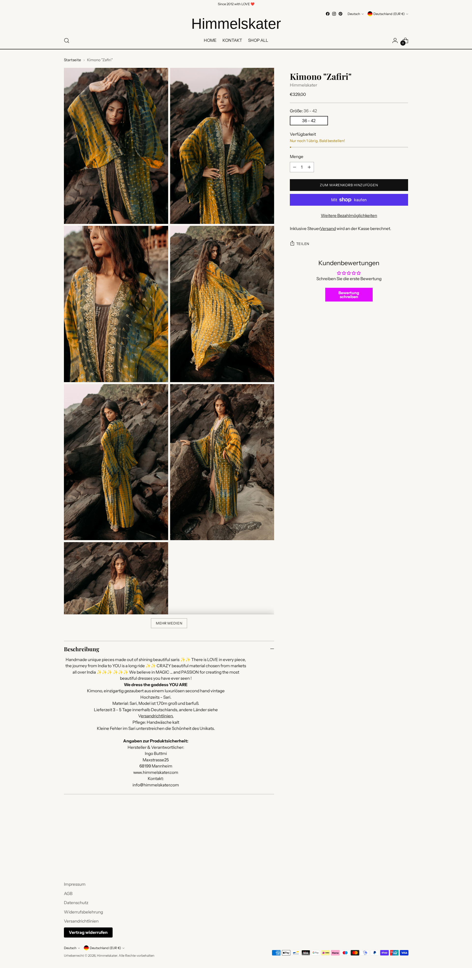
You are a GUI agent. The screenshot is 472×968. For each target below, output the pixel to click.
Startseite (72, 60)
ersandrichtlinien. (157, 715)
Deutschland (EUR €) (389, 14)
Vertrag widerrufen (88, 932)
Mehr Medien (169, 623)
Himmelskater (303, 85)
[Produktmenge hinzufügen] (309, 167)
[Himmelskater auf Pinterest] (340, 14)
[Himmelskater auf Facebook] (327, 14)
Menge (296, 156)
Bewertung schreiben (349, 294)
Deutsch (354, 14)
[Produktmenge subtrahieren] (294, 167)
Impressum (75, 884)
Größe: (303, 110)
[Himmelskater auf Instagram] (334, 14)
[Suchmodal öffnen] (67, 40)
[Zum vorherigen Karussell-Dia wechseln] (392, 855)
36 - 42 (308, 120)
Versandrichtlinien (81, 921)
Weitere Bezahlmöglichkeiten (349, 215)
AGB (68, 893)
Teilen (302, 244)
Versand (328, 228)
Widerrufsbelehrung (83, 912)
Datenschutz (76, 902)
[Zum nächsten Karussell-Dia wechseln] (404, 854)
